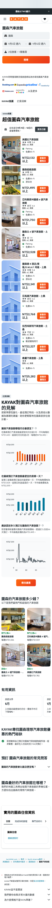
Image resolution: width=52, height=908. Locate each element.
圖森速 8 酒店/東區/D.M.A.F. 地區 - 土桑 (34, 265)
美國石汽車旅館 (30, 139)
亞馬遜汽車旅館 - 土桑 (33, 296)
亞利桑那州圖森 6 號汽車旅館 (35, 201)
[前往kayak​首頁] (19, 19)
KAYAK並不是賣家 (13, 889)
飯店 (22, 859)
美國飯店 (6, 862)
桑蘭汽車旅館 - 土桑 (32, 358)
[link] (26, 582)
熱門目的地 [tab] (37, 821)
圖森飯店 (32, 862)
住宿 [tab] (8, 821)
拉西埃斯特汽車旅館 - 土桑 (35, 328)
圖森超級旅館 (29, 169)
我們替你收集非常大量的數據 (19, 894)
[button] (49, 11)
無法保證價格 (39, 881)
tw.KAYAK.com (11, 859)
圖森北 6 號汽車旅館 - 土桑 (35, 233)
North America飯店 (35, 859)
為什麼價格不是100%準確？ (18, 899)
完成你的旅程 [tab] (21, 821)
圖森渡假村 (13, 838)
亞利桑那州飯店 (19, 862)
